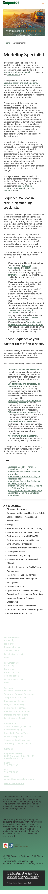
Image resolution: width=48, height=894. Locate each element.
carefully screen (15, 275)
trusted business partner (23, 318)
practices (29, 268)
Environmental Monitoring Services (23, 540)
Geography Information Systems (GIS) (24, 547)
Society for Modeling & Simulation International (23, 494)
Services (8, 688)
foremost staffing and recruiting (18, 72)
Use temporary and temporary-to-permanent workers (24, 385)
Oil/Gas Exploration (16, 586)
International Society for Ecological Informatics (24, 472)
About (18, 873)
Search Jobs (32, 873)
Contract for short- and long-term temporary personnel (24, 401)
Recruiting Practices (31, 878)
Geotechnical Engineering (18, 555)
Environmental (12, 506)
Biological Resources (17, 509)
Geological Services (16, 551)
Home (7, 43)
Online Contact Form (14, 783)
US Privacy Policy (12, 883)
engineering (21, 188)
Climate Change (12, 878)
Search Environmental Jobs (19, 613)
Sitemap (35, 874)
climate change (25, 186)
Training (20, 874)
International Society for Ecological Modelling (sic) (24, 477)
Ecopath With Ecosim (18, 469)
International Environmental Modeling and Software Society (25, 486)
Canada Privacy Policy (25, 883)
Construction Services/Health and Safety (26, 513)
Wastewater (12, 602)
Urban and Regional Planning (20, 598)
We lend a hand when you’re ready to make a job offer (25, 323)
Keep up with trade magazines (22, 436)
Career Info (10, 723)
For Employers (11, 662)
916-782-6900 (11, 765)
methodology (14, 268)
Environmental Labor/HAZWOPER (23, 536)
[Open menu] (43, 3)
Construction (24, 876)
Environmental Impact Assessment (23, 532)
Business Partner (12, 647)
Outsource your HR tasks (20, 421)
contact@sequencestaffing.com (19, 779)
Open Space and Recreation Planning (24, 590)
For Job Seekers (12, 637)
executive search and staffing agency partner (21, 84)
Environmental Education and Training (24, 528)
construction (9, 188)
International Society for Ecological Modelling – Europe (24, 482)
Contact (8, 748)
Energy (10, 524)
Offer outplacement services (22, 412)
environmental (13, 74)
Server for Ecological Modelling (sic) (25, 490)
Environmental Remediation (19, 544)
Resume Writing (12, 874)
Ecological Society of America (22, 467)
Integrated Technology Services (21, 575)
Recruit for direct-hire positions (23, 369)
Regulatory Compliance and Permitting (25, 594)
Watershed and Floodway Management (25, 609)
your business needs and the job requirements (25, 310)
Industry (24, 873)
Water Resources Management (21, 605)
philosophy (26, 265)
